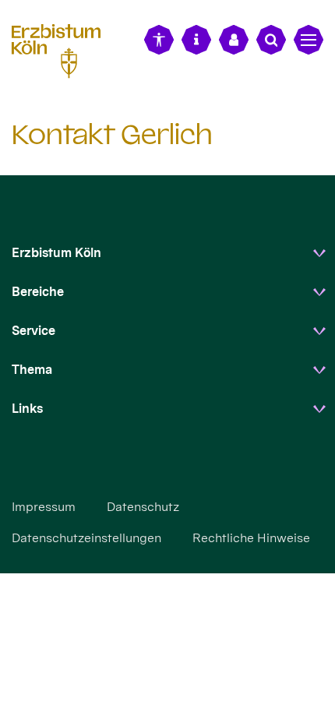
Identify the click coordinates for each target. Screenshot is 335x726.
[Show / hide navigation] (308, 40)
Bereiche (38, 291)
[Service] (196, 40)
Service (33, 330)
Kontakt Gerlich (112, 134)
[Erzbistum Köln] (62, 48)
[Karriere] (234, 40)
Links (27, 408)
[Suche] (271, 40)
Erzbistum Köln (56, 252)
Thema (32, 369)
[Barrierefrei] (159, 40)
